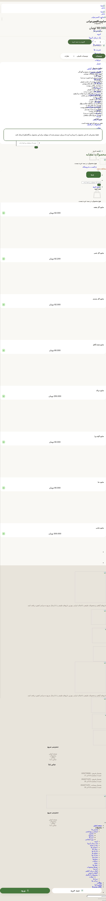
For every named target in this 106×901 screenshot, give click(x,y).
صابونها (91, 835)
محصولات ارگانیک (92, 875)
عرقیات (95, 861)
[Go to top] (105, 822)
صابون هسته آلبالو (98, 345)
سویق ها (95, 853)
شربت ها (95, 855)
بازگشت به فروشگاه (90, 167)
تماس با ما (98, 885)
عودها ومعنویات (92, 867)
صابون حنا (101, 482)
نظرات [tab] (67, 56)
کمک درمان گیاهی (91, 871)
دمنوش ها (94, 847)
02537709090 (86, 773)
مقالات (99, 883)
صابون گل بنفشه (99, 207)
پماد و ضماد (94, 845)
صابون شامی (100, 528)
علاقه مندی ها (97, 887)
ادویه (96, 841)
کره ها (95, 869)
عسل (96, 863)
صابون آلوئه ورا (99, 436)
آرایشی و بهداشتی (92, 831)
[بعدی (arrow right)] (103, 900)
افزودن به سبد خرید (78, 42)
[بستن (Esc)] (99, 898)
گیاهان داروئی (93, 873)
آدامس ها (94, 829)
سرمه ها (95, 851)
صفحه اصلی (97, 826)
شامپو (91, 833)
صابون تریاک (100, 390)
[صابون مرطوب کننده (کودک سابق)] (97, 552)
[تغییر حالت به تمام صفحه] (103, 898)
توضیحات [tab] (99, 56)
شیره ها (95, 857)
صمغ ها (95, 859)
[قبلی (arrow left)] (105, 900)
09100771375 (86, 779)
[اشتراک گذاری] (101, 898)
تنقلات (91, 877)
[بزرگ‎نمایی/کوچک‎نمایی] (105, 898)
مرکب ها (95, 881)
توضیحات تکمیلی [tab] (82, 56)
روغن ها (95, 849)
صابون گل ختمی (99, 253)
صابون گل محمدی (98, 299)
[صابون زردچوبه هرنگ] (97, 563)
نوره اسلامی (89, 839)
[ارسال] (36, 147)
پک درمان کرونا (92, 843)
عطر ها (95, 865)
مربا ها (95, 879)
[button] (51, 151)
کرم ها (91, 837)
